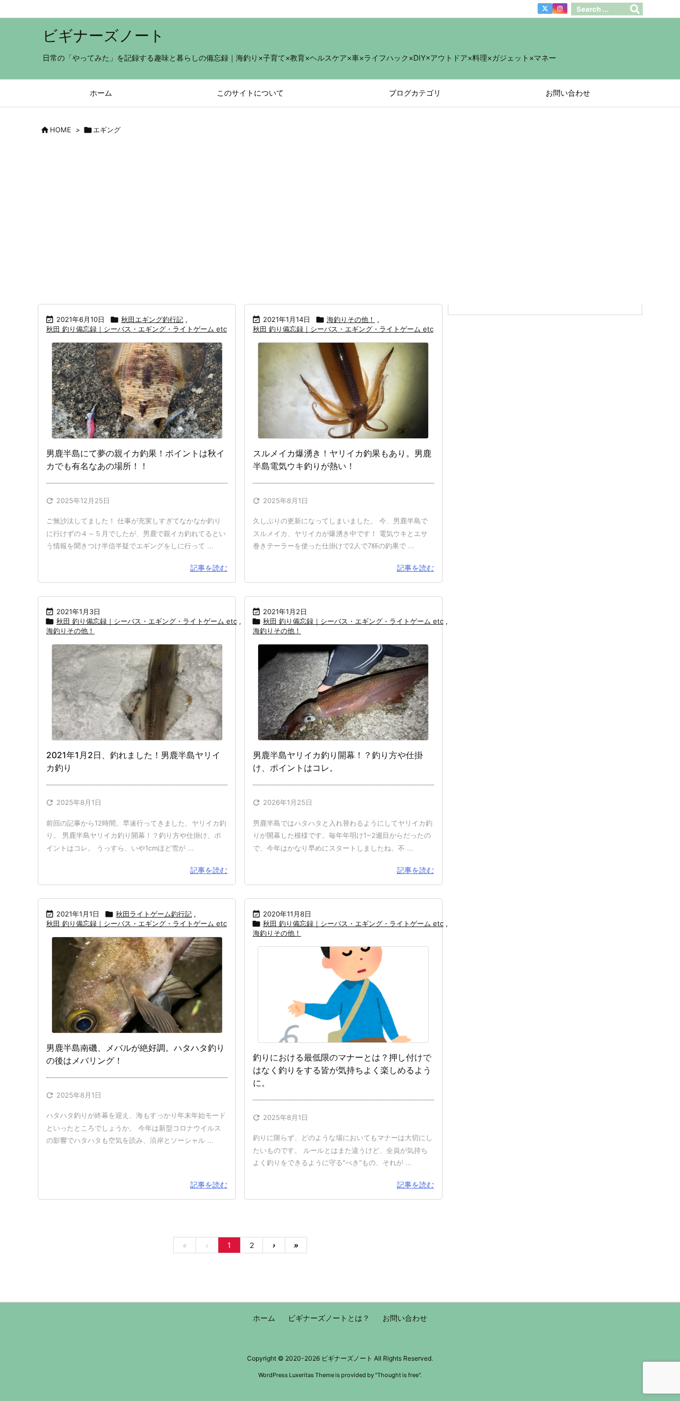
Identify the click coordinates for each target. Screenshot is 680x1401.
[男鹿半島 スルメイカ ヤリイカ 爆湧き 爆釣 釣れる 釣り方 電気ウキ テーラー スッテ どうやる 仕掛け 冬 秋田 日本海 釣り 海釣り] (343, 390)
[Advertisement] (340, 223)
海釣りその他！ (351, 319)
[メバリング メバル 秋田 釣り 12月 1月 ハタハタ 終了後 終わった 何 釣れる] (136, 985)
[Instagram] (559, 8)
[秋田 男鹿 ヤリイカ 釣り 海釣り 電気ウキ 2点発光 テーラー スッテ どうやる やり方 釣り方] (136, 692)
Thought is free (398, 1375)
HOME (60, 129)
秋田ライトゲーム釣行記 (154, 914)
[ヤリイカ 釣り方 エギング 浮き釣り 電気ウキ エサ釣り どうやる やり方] (343, 692)
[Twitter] (545, 8)
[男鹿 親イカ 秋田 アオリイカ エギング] (136, 390)
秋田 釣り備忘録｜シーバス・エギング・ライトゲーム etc (136, 329)
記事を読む (208, 567)
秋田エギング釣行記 (152, 319)
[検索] (635, 9)
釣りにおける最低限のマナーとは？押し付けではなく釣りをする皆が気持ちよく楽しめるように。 (342, 1070)
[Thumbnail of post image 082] (343, 994)
